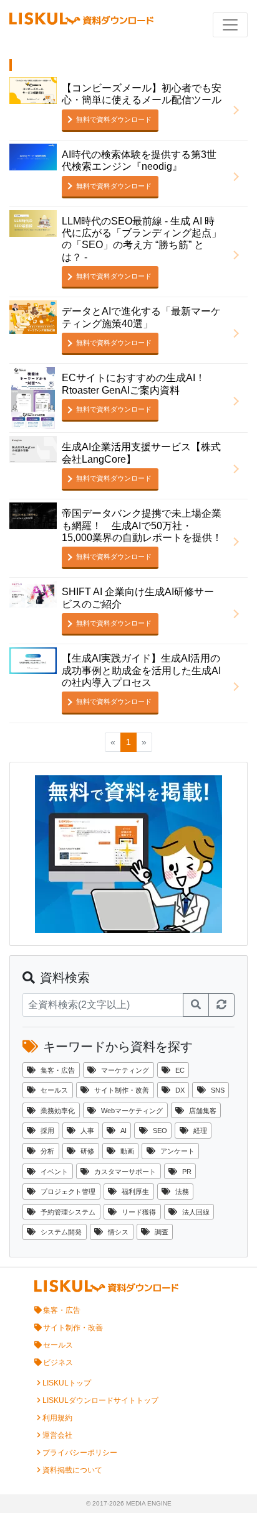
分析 (47, 1151)
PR (187, 1171)
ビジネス (58, 1362)
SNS (218, 1090)
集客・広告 (58, 1070)
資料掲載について (72, 1470)
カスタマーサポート (125, 1171)
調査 (161, 1232)
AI (123, 1130)
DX (180, 1090)
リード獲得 (139, 1212)
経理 (200, 1130)
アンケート (177, 1151)
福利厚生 (135, 1191)
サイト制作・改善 (121, 1090)
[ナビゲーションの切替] (230, 24)
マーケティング (125, 1070)
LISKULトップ (66, 1383)
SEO (160, 1130)
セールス (54, 1090)
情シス (118, 1232)
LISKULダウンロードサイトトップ (100, 1400)
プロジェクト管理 (68, 1191)
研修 (87, 1151)
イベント (54, 1171)
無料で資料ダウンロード (114, 119)
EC (180, 1070)
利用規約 (57, 1418)
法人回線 (196, 1212)
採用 (47, 1130)
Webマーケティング (132, 1110)
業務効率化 (58, 1110)
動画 (127, 1151)
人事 (87, 1130)
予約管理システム (68, 1212)
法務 (182, 1191)
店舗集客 (202, 1110)
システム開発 (61, 1232)
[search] (196, 1005)
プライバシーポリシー (79, 1452)
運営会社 (57, 1435)
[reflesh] (221, 1005)
